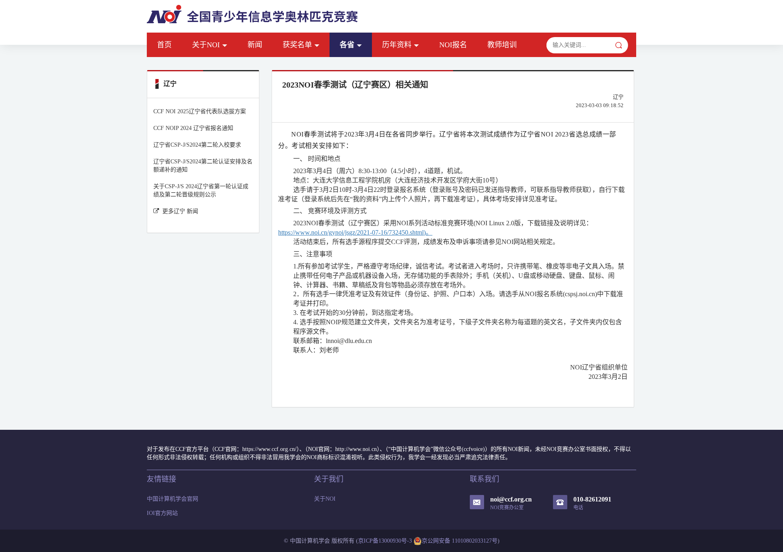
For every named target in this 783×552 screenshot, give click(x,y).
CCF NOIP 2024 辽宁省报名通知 (193, 128)
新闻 (255, 45)
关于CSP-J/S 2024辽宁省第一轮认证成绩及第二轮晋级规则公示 (200, 190)
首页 (164, 45)
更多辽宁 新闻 (180, 211)
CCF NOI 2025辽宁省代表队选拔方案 (199, 111)
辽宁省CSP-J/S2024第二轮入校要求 (197, 145)
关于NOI (206, 45)
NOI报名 (453, 45)
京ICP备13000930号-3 (385, 541)
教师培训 (502, 45)
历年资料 (396, 45)
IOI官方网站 (162, 513)
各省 (347, 45)
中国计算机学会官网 (172, 499)
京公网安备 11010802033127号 (460, 541)
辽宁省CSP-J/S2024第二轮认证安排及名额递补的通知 (202, 165)
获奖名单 (297, 45)
